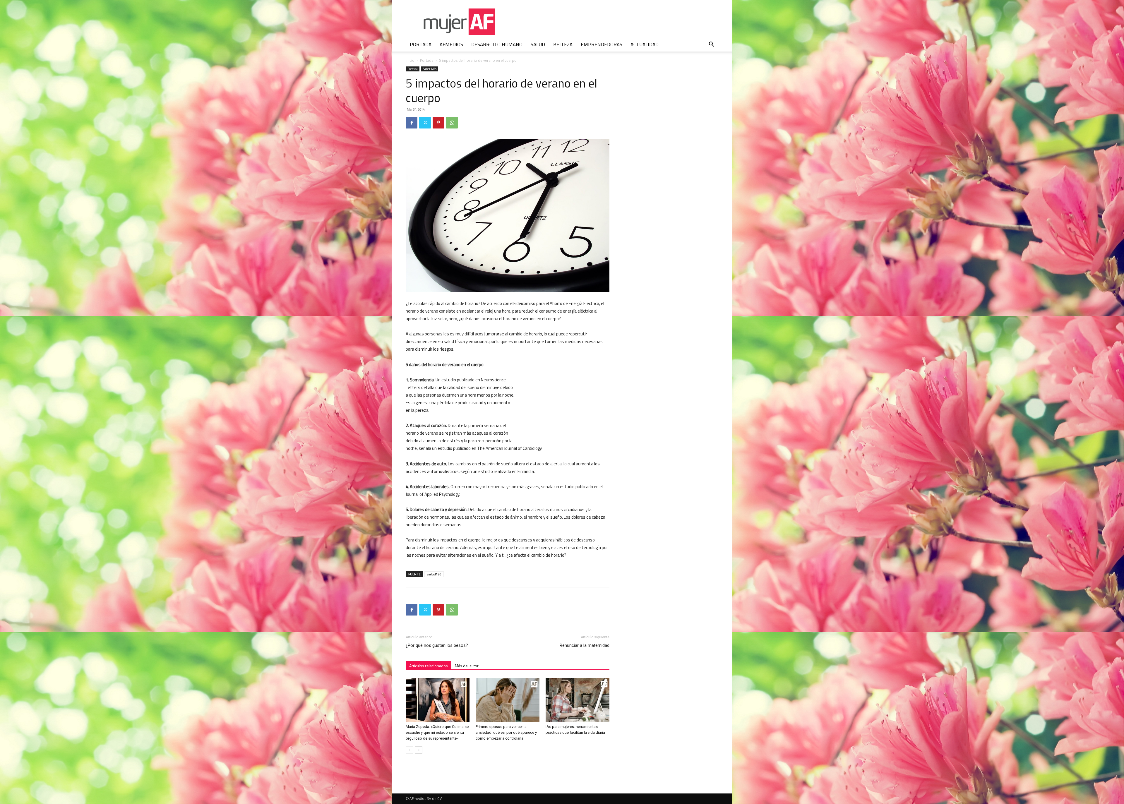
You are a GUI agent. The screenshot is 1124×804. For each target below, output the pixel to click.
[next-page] (418, 750)
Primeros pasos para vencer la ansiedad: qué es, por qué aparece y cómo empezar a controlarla (506, 732)
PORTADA (420, 44)
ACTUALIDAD (644, 44)
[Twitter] (425, 122)
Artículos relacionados (428, 666)
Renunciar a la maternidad (584, 645)
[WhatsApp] (452, 122)
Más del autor (467, 666)
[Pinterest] (438, 122)
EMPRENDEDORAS (601, 44)
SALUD (538, 44)
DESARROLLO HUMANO (496, 44)
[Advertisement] (565, 399)
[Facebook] (411, 122)
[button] (711, 45)
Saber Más (429, 69)
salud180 (434, 574)
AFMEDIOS (451, 44)
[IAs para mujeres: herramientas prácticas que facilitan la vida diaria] (577, 700)
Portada (427, 60)
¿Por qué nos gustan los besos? (437, 645)
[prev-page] (409, 750)
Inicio (410, 60)
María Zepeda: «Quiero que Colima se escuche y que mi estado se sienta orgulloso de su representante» (437, 732)
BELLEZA (563, 44)
